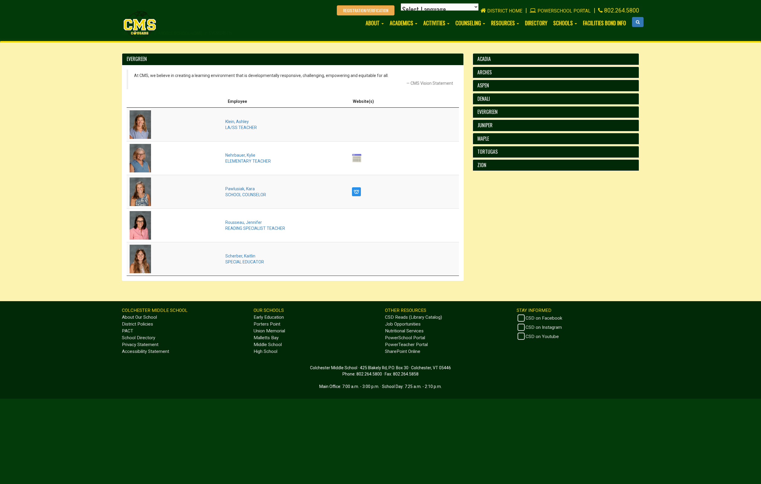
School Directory (138, 337)
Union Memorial (269, 331)
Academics (402, 23)
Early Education (269, 317)
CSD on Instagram (544, 327)
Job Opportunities (403, 324)
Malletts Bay (266, 337)
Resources (503, 23)
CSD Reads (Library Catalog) (413, 317)
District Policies (137, 324)
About (373, 23)
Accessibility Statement (145, 351)
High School (265, 351)
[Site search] (638, 22)
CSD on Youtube (542, 336)
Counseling (468, 23)
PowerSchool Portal (564, 11)
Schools (563, 23)
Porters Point (267, 324)
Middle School (268, 344)
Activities (434, 23)
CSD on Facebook (544, 318)
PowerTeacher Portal (406, 344)
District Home (504, 11)
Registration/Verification (365, 10)
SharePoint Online (402, 351)
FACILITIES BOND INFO (604, 23)
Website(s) (363, 101)
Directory (536, 23)
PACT (127, 331)
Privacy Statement (140, 344)
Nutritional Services (404, 331)
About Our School (139, 317)
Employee (237, 101)
